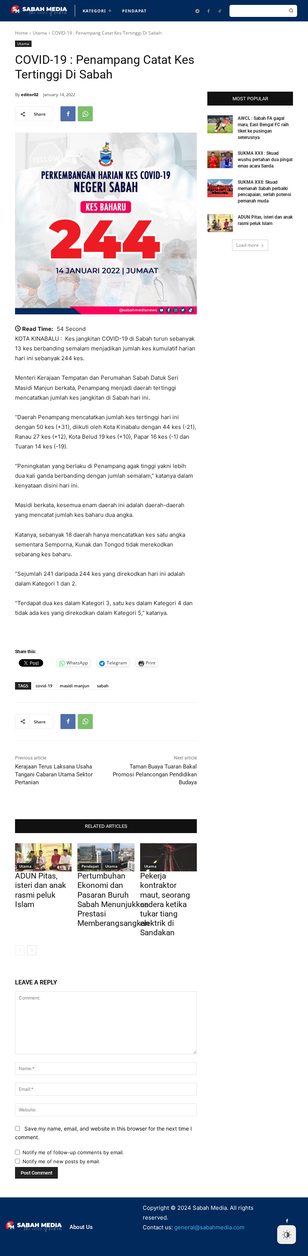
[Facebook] (208, 11)
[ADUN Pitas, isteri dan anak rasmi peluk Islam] (43, 857)
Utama (40, 33)
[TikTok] (220, 11)
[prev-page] (19, 950)
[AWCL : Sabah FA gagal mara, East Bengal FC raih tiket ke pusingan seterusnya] (220, 124)
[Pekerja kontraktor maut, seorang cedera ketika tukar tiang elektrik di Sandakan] (168, 857)
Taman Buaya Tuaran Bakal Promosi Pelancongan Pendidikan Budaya (155, 774)
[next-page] (31, 950)
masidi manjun (74, 685)
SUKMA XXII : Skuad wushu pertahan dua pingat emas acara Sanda (265, 160)
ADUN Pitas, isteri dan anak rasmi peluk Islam (40, 890)
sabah (103, 685)
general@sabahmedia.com (209, 1227)
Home (21, 33)
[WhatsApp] (85, 113)
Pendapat (90, 866)
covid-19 (44, 685)
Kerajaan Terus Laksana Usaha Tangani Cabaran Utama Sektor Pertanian (54, 774)
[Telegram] (197, 11)
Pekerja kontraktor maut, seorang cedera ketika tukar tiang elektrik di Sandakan (165, 904)
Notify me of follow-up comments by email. (73, 1152)
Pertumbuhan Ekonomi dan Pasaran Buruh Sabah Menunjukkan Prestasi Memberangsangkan (113, 899)
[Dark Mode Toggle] (286, 1234)
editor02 (29, 94)
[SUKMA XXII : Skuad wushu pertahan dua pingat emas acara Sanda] (220, 159)
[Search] (291, 11)
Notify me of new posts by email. (61, 1161)
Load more (247, 245)
